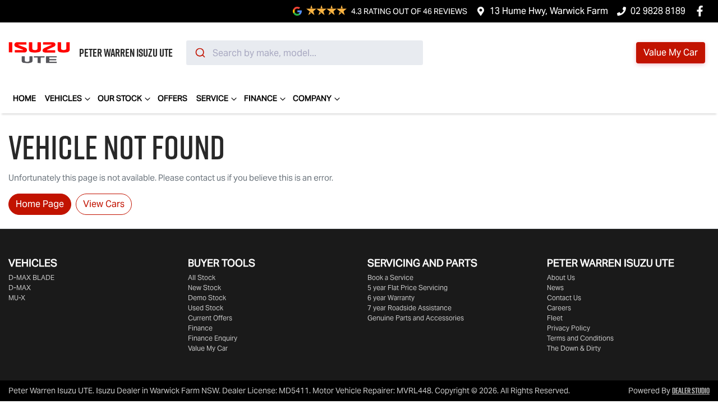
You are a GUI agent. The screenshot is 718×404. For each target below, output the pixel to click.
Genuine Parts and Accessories (415, 318)
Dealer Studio (691, 390)
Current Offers (210, 318)
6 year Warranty (391, 297)
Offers (172, 98)
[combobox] (304, 52)
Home (24, 98)
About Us (561, 277)
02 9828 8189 (657, 11)
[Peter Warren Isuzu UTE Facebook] (702, 11)
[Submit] (199, 52)
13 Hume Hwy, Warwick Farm (549, 11)
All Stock (201, 277)
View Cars (104, 204)
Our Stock (120, 98)
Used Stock (205, 308)
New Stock (204, 287)
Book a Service (390, 277)
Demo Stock (207, 297)
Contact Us (564, 297)
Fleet (555, 318)
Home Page (40, 204)
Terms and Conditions (580, 338)
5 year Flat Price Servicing (407, 287)
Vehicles (63, 98)
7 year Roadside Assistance (409, 308)
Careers (559, 308)
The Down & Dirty (574, 348)
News (555, 287)
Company (312, 98)
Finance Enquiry (212, 338)
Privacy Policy (568, 328)
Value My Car (208, 348)
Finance (260, 98)
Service (212, 98)
